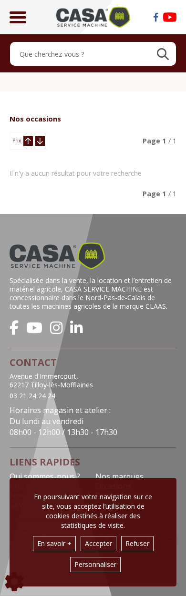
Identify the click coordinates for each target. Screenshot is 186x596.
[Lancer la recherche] (163, 54)
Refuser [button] (137, 543)
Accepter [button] (98, 543)
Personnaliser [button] (95, 564)
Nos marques (119, 476)
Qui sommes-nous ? (45, 476)
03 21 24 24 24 (32, 396)
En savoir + (54, 543)
